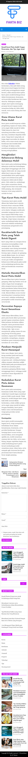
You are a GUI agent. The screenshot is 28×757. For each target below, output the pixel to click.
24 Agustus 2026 (17, 698)
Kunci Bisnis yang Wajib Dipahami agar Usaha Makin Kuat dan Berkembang (19, 742)
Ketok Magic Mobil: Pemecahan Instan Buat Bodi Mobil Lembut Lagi (19, 567)
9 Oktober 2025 (11, 51)
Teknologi (4, 660)
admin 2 (4, 51)
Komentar (5, 493)
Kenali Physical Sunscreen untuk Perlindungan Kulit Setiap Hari (18, 681)
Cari (4, 579)
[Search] (26, 29)
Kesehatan (5, 646)
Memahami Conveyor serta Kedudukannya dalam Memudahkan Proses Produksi (12, 605)
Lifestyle (4, 650)
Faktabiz (11, 83)
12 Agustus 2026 (17, 559)
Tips (3, 663)
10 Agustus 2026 (17, 746)
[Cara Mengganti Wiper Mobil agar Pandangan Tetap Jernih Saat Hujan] (7, 555)
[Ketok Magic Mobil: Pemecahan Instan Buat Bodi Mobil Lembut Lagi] (7, 568)
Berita (3, 640)
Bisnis (3, 643)
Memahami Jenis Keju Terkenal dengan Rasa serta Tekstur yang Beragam (19, 717)
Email (4, 520)
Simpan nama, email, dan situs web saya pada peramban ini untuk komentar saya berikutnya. (13, 534)
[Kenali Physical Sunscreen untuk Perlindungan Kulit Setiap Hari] (7, 682)
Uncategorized (6, 667)
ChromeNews (23, 753)
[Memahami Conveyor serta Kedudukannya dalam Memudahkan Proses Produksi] (7, 694)
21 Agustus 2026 (17, 709)
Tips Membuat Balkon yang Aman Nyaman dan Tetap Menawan (19, 705)
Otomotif (4, 44)
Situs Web (4, 526)
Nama (4, 514)
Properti (4, 657)
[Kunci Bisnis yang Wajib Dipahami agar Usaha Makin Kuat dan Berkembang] (7, 743)
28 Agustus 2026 (17, 685)
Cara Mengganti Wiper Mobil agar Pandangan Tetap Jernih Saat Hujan (18, 554)
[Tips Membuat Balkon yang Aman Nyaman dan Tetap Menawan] (7, 706)
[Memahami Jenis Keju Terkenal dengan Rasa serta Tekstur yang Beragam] (7, 718)
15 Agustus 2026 (17, 722)
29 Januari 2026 (17, 571)
